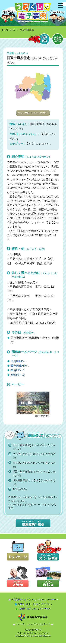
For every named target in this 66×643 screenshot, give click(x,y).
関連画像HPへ (20, 365)
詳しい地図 (33, 113)
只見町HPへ (18, 361)
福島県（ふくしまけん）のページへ (35, 604)
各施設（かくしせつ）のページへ (35, 608)
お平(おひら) (20, 489)
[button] (33, 402)
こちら (42, 624)
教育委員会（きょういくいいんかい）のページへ (35, 599)
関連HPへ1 (18, 370)
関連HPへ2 (18, 374)
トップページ (8, 30)
